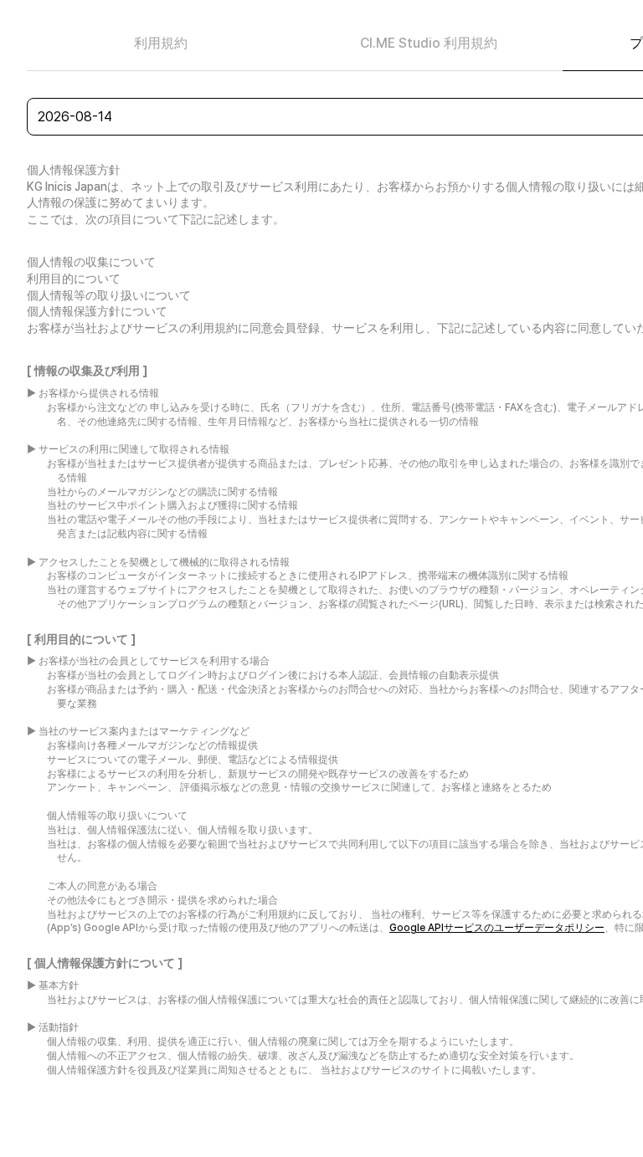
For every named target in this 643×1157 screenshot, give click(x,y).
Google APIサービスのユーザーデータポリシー (496, 928)
